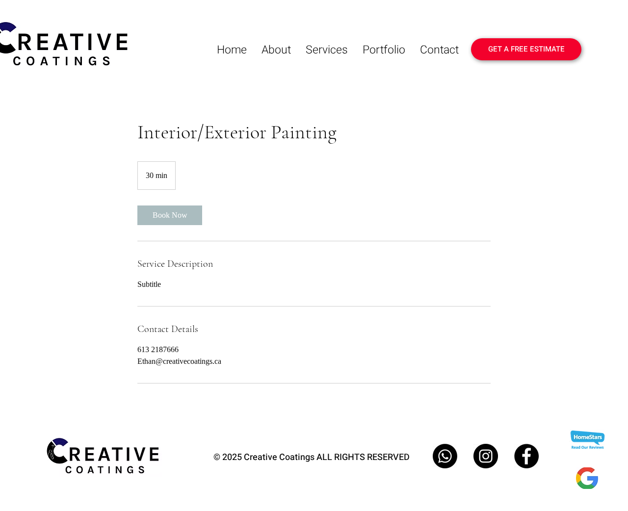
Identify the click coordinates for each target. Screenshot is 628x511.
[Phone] (445, 456)
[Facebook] (526, 456)
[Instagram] (485, 456)
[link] (169, 215)
